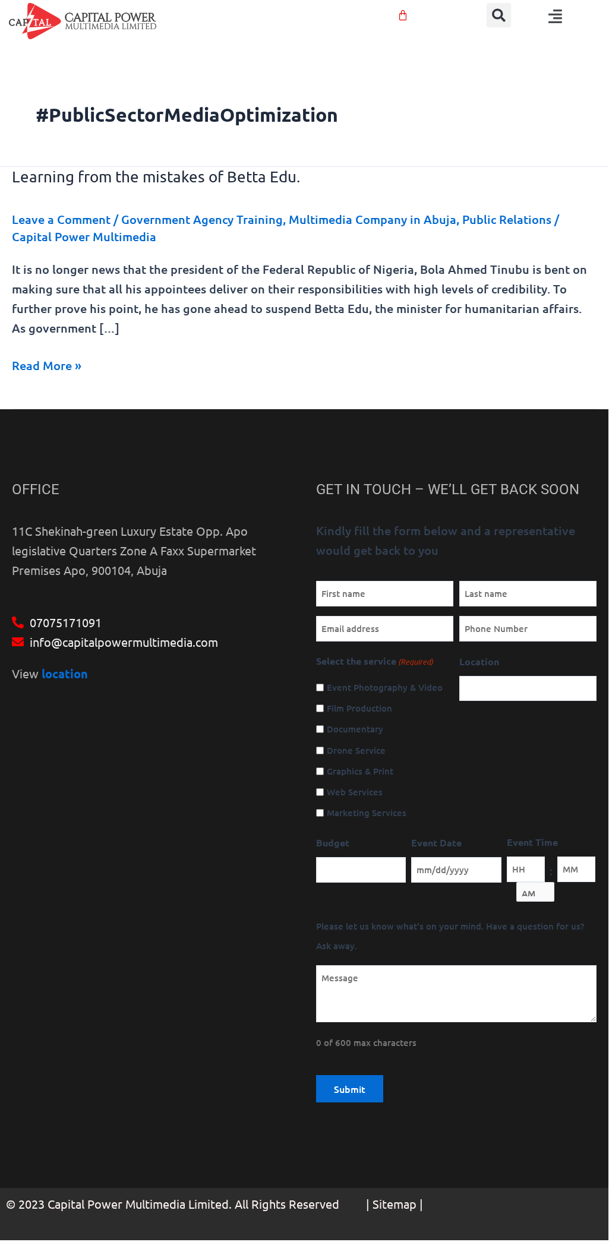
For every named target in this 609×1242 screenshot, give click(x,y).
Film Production (359, 708)
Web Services (355, 792)
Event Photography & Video (385, 687)
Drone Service (356, 750)
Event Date (436, 842)
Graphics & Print (360, 771)
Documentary (355, 729)
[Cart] (402, 15)
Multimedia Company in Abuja (372, 219)
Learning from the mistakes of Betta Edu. (156, 177)
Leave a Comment (61, 219)
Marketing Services (366, 812)
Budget (332, 842)
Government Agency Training (202, 219)
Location (479, 661)
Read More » (46, 364)
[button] (499, 15)
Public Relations (506, 219)
